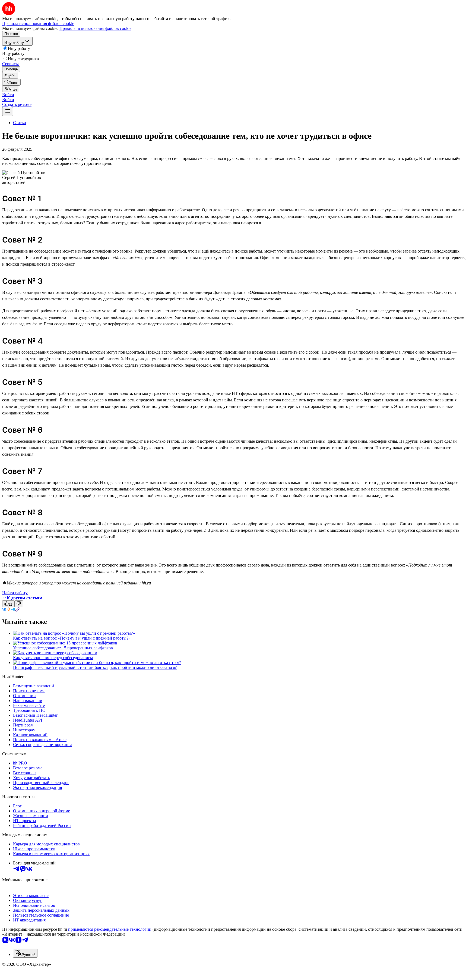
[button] (8, 94)
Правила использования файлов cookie (95, 28)
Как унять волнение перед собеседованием (53, 657)
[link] (11, 82)
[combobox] (25, 953)
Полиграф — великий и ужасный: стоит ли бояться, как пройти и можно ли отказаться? (95, 667)
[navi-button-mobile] (7, 111)
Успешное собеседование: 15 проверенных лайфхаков (63, 648)
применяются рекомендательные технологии (109, 929)
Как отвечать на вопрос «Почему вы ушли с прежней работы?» (72, 638)
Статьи (19, 122)
